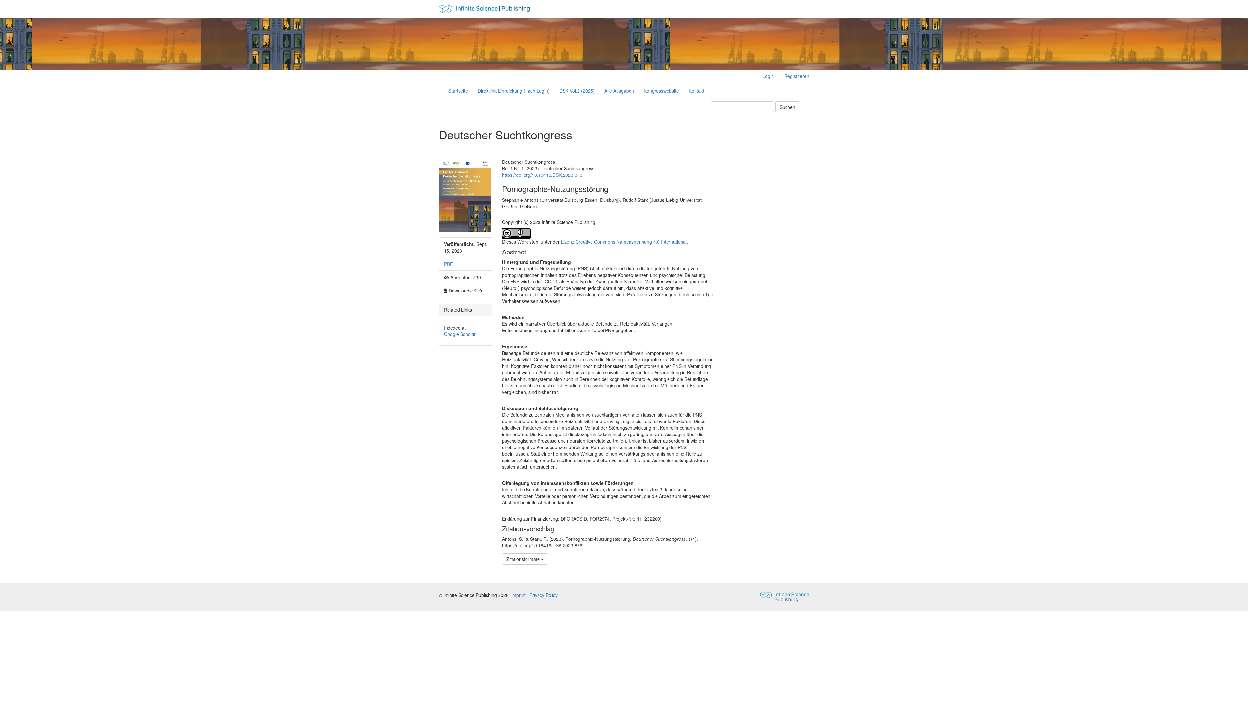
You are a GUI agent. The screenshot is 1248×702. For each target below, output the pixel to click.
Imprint (518, 595)
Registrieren (796, 76)
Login (768, 76)
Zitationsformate (523, 559)
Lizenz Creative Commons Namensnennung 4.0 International (624, 242)
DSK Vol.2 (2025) (577, 90)
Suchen (787, 107)
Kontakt (696, 90)
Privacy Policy (543, 595)
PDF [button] (448, 264)
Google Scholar (460, 334)
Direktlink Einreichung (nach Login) (514, 90)
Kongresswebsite (661, 90)
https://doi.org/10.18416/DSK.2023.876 (542, 175)
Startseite (458, 90)
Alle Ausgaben (619, 90)
